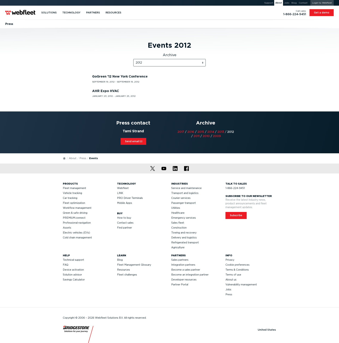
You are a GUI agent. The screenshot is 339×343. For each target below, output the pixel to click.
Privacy (229, 259)
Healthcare (178, 212)
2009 (217, 136)
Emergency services (183, 217)
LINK (120, 193)
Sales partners (179, 259)
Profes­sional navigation (77, 222)
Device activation (73, 269)
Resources (123, 269)
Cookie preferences (237, 264)
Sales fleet (177, 222)
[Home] (64, 158)
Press (82, 158)
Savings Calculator (74, 279)
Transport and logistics (184, 193)
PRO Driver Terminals (130, 198)
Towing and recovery (184, 232)
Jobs (228, 289)
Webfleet (123, 188)
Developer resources (184, 279)
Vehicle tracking (72, 193)
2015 (200, 132)
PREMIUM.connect (74, 217)
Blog (120, 259)
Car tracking (70, 198)
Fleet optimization (74, 203)
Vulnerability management (241, 284)
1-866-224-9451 (235, 188)
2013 (220, 132)
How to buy (124, 217)
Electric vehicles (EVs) (76, 232)
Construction (179, 227)
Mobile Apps (124, 203)
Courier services (181, 198)
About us (230, 279)
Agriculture (178, 247)
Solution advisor (72, 274)
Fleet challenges (127, 274)
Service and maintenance (186, 188)
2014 (210, 132)
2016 (190, 132)
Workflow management (77, 207)
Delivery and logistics (184, 237)
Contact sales (125, 222)
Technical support (73, 259)
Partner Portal (179, 284)
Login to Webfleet (322, 2)
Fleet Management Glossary (134, 264)
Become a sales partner (185, 269)
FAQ (65, 264)
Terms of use (233, 274)
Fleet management (74, 188)
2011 (197, 136)
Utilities (175, 207)
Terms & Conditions (237, 269)
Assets (67, 227)
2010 (206, 136)
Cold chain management (77, 237)
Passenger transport (183, 203)
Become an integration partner (190, 274)
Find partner (124, 227)
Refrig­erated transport (185, 242)
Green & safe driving (75, 212)
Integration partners (183, 264)
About (72, 158)
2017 (180, 132)
